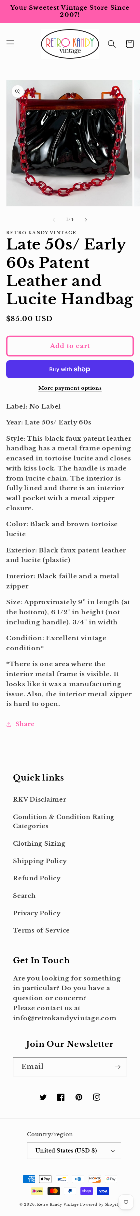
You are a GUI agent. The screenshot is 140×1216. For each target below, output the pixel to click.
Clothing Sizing (39, 843)
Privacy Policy (37, 913)
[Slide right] (86, 219)
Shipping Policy (40, 861)
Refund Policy (37, 878)
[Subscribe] (118, 1066)
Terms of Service (41, 930)
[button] (10, 44)
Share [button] (25, 724)
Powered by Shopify (100, 1204)
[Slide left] (54, 219)
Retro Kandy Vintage (58, 1204)
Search (24, 895)
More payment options (70, 388)
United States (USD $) (66, 1150)
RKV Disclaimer (39, 799)
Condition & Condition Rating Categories (63, 822)
